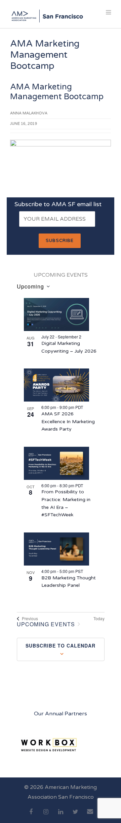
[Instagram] (45, 815)
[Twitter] (75, 815)
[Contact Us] (90, 815)
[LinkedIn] (60, 815)
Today (99, 618)
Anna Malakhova (28, 113)
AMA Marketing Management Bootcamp (57, 92)
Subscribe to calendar (60, 645)
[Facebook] (31, 815)
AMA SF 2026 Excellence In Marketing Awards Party (68, 421)
